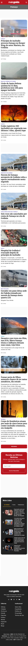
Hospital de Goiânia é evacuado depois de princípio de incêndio (10, 252)
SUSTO (2, 248)
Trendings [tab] (21, 504)
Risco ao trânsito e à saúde (8, 81)
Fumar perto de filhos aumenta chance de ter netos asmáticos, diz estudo (14, 379)
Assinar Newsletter (14, 470)
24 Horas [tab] (6, 504)
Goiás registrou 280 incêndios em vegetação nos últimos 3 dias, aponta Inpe (13, 128)
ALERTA (3, 124)
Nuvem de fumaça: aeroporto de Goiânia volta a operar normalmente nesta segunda (14, 178)
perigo (2, 336)
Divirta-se (4, 611)
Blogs (2, 626)
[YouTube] (19, 599)
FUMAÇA (3, 38)
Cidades (3, 609)
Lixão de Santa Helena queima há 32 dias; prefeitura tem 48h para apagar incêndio (12, 86)
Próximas (14, 446)
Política (3, 617)
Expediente (18, 609)
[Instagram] (14, 599)
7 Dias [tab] (13, 504)
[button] (1, 2)
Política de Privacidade (18, 612)
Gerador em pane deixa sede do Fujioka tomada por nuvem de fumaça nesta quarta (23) (14, 294)
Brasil (2, 623)
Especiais (3, 621)
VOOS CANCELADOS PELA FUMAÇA (9, 211)
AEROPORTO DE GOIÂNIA (6, 172)
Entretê (3, 613)
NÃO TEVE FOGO (5, 288)
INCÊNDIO (3, 419)
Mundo (3, 619)
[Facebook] (11, 599)
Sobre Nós (18, 607)
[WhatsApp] (8, 599)
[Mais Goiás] (14, 2)
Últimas (3, 607)
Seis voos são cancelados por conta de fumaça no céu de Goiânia (14, 216)
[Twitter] (16, 599)
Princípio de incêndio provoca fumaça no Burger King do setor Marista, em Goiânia (13, 44)
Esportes (3, 615)
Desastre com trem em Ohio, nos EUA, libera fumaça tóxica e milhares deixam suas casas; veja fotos (14, 341)
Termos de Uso (19, 615)
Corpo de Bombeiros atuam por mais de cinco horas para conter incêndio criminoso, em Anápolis (14, 424)
